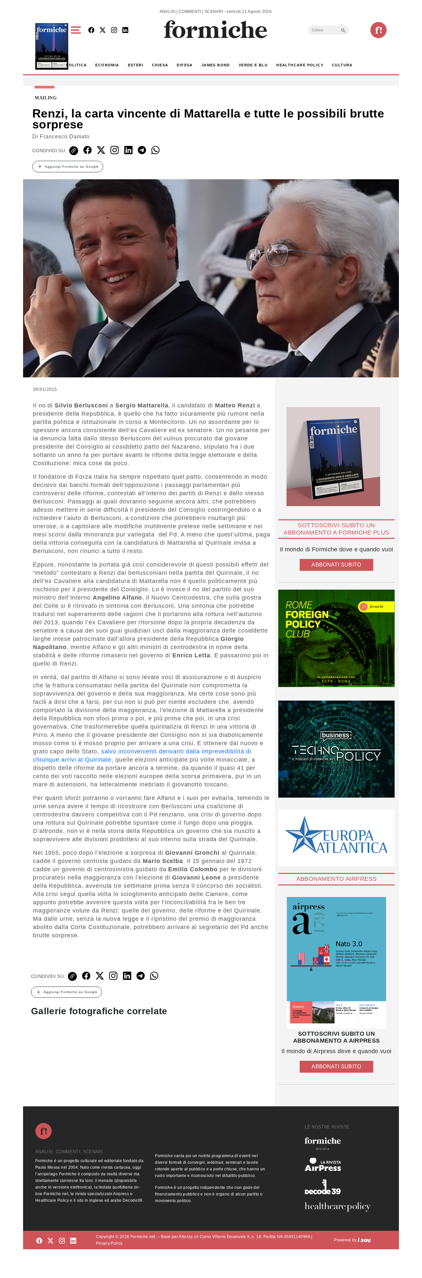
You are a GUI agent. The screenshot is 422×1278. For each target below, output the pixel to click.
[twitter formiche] (50, 1241)
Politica (76, 65)
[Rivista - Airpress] (340, 1164)
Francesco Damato (65, 136)
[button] (77, 46)
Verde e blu (253, 65)
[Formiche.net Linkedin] (125, 30)
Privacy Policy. (109, 1243)
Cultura (342, 65)
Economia (107, 65)
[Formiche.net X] (102, 30)
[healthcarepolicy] (340, 1207)
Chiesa (160, 65)
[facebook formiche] (39, 1241)
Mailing (46, 98)
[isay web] (364, 1240)
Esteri (135, 65)
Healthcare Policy (299, 65)
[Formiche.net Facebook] (91, 30)
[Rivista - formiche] (340, 1143)
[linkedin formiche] (73, 1241)
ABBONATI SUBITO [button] (336, 565)
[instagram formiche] (62, 1241)
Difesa (185, 65)
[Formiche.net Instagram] (114, 30)
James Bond (215, 65)
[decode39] (340, 1186)
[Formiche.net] (378, 30)
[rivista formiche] (336, 963)
